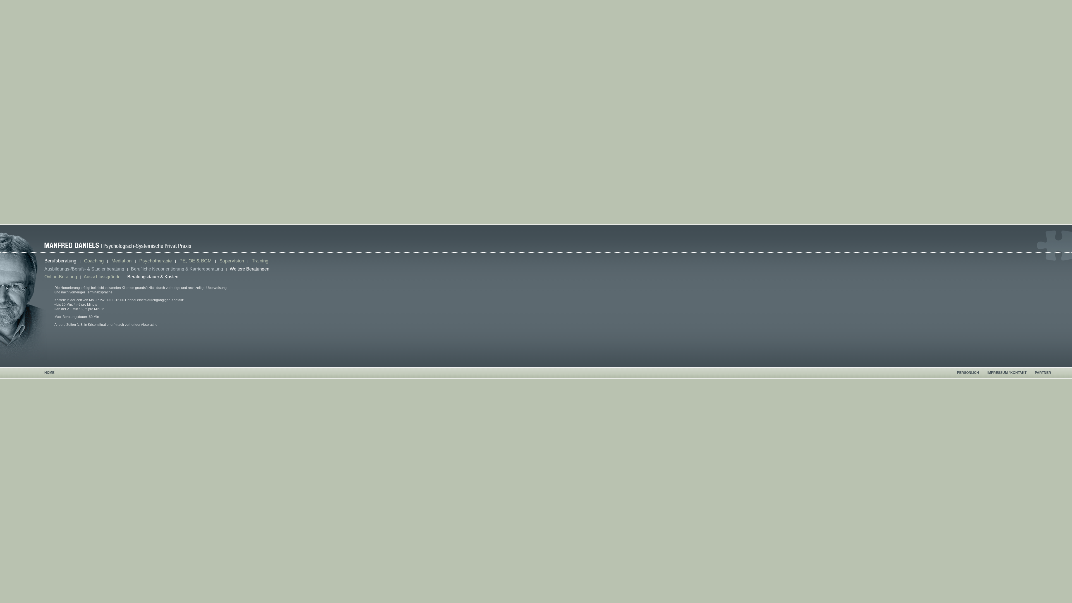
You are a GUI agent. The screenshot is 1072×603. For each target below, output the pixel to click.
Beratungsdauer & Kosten (152, 276)
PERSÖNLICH (968, 373)
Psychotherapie (155, 261)
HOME (49, 373)
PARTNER (1043, 373)
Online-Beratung (60, 276)
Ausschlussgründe (102, 276)
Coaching (94, 261)
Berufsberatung (60, 261)
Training (260, 261)
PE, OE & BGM (196, 261)
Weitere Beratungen (249, 269)
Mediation (121, 261)
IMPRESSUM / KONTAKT (1006, 373)
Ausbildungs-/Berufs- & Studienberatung (84, 269)
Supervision (231, 261)
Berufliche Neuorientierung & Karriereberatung (177, 269)
